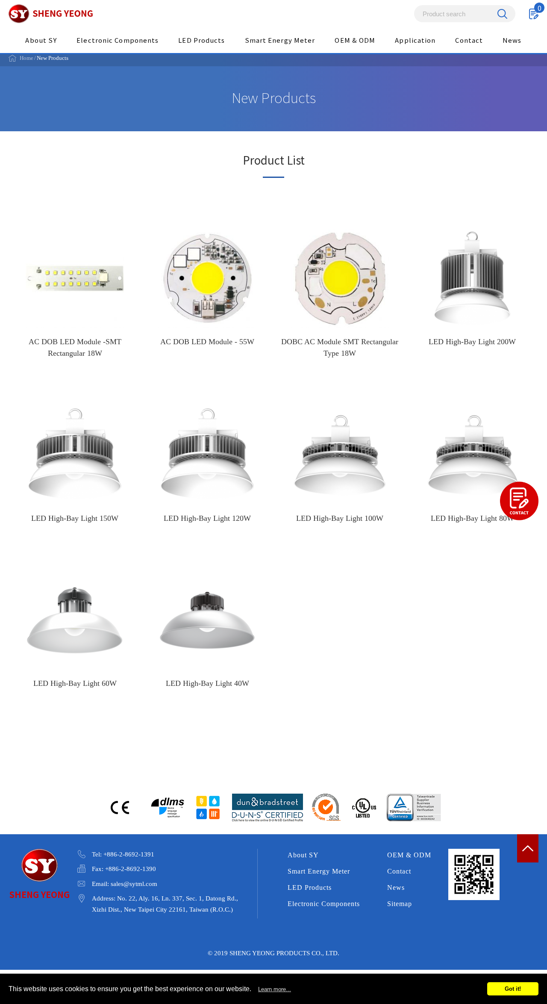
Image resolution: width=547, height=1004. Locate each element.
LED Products (201, 39)
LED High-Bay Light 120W (207, 467)
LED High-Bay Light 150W (75, 467)
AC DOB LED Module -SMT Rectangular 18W (75, 296)
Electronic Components (117, 39)
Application (415, 39)
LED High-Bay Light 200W (472, 296)
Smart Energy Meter (280, 39)
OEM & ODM (355, 39)
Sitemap (399, 903)
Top (527, 848)
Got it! (513, 989)
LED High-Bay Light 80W (472, 467)
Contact (469, 39)
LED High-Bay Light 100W (340, 467)
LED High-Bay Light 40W (207, 632)
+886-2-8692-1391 (128, 854)
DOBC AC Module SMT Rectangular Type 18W (340, 296)
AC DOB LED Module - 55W (207, 296)
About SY (41, 39)
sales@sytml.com (134, 883)
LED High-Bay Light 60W (75, 632)
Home (26, 58)
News (512, 39)
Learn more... (274, 989)
